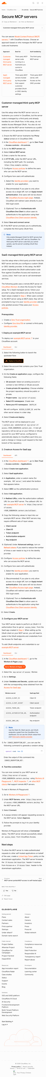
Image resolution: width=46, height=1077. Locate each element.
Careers (28, 920)
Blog (3, 987)
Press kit (28, 929)
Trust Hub (28, 947)
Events (4, 984)
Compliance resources (33, 944)
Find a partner (7, 926)
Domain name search (10, 936)
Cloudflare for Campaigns (7, 951)
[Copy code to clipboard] (41, 751)
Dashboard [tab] (7, 347)
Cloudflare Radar (8, 971)
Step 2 (23, 296)
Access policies (18, 168)
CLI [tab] (16, 347)
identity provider (30, 302)
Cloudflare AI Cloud (9, 999)
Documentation (30, 968)
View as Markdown (27, 22)
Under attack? (7, 933)
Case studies (7, 975)
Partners (5, 923)
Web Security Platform (10, 1015)
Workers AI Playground (19, 795)
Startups (5, 929)
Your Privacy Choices (24, 1073)
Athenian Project (8, 947)
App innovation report (10, 968)
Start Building (7, 1021)
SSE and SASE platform (11, 996)
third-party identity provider (22, 737)
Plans (4, 917)
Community (29, 975)
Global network (30, 933)
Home (3, 10)
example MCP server (23, 338)
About (27, 917)
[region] (23, 73)
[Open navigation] (42, 3)
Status (4, 978)
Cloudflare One (11, 10)
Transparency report (32, 957)
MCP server (35, 284)
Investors (28, 923)
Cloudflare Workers (10, 287)
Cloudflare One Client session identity (21, 217)
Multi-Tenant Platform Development (10, 1011)
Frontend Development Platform (10, 1006)
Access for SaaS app (12, 687)
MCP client (28, 299)
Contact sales (7, 920)
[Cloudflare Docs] (4, 3)
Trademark (30, 1068)
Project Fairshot (8, 956)
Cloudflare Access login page (21, 198)
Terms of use (20, 1068)
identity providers (21, 181)
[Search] (33, 3)
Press (27, 926)
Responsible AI (30, 954)
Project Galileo (7, 944)
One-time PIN (17, 323)
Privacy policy (16, 1066)
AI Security (6, 1002)
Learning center (31, 971)
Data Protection (31, 950)
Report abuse (30, 960)
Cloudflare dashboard (19, 142)
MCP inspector (21, 781)
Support (5, 981)
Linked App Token (25, 856)
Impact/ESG (6, 959)
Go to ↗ (14, 667)
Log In (4, 1024)
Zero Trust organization (20, 320)
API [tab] (16, 455)
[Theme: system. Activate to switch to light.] (38, 3)
